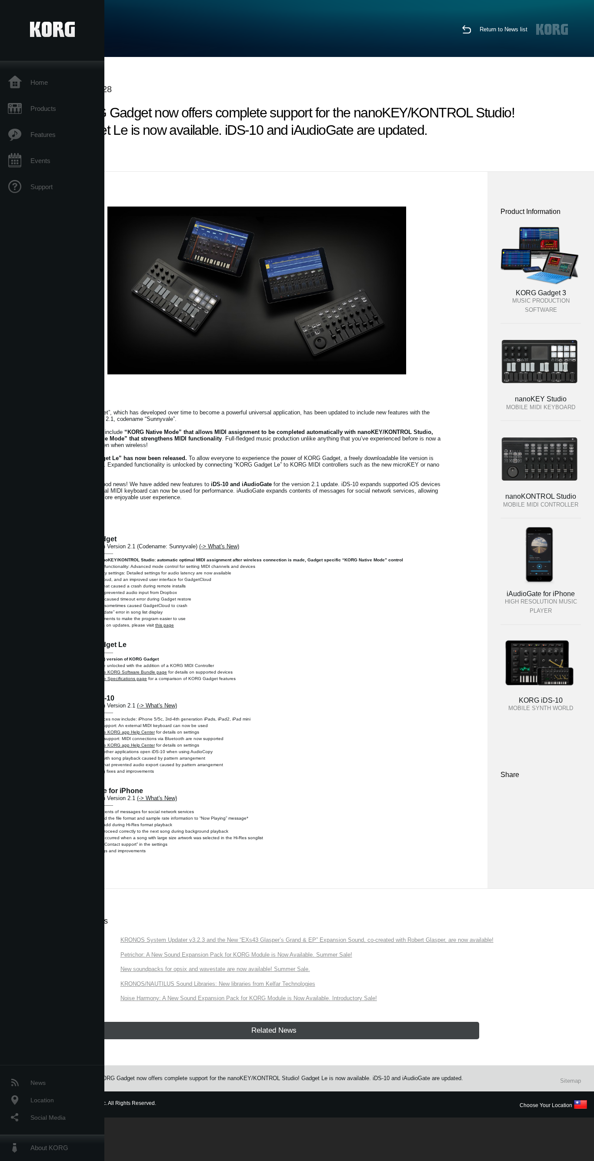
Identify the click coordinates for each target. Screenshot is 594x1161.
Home (39, 82)
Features (43, 134)
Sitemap (570, 1081)
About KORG (49, 1147)
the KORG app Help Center (127, 732)
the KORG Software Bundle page (133, 672)
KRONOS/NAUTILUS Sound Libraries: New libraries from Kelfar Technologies (217, 984)
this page (164, 625)
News (38, 1082)
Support (41, 186)
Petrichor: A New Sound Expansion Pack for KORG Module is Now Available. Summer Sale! (236, 954)
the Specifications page (123, 678)
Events (40, 160)
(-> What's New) (219, 546)
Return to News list (503, 29)
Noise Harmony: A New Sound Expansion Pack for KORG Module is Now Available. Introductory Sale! (248, 998)
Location (42, 1100)
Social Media (48, 1117)
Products (43, 108)
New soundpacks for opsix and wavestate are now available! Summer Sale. (215, 969)
